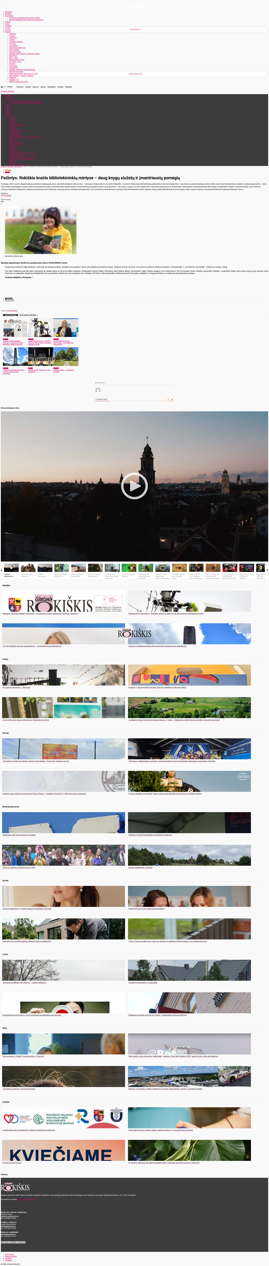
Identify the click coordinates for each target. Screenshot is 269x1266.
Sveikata (8, 26)
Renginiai (12, 34)
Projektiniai (9, 16)
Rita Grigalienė (6, 196)
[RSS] (5, 2)
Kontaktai (8, 1260)
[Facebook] (2, 2)
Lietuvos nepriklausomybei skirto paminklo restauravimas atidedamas (13, 371)
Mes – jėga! (13, 58)
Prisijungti (20, 87)
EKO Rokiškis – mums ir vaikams (21, 76)
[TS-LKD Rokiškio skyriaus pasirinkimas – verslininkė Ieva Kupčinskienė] (65, 336)
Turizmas (12, 44)
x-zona (5, 954)
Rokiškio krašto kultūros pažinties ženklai (24, 54)
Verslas (12, 36)
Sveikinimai (13, 68)
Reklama (43, 87)
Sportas (8, 30)
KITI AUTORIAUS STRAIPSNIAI (27, 315)
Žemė (7, 24)
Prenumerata (51, 87)
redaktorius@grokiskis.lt (26, 1199)
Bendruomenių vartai (16, 60)
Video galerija (14, 50)
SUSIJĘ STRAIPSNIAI (10, 315)
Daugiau (8, 32)
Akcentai (8, 14)
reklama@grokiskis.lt (8, 1234)
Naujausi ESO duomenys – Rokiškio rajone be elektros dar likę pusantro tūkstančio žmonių (39, 342)
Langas (12, 40)
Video (4, 1028)
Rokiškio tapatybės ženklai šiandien (22, 70)
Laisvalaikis (13, 46)
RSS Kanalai (9, 1254)
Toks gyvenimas (15, 52)
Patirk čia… (13, 78)
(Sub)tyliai (13, 38)
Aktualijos (8, 12)
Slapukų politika (11, 1256)
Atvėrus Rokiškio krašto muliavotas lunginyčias (26, 20)
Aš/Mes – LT (14, 80)
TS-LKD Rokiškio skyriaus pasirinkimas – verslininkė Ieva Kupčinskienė (63, 342)
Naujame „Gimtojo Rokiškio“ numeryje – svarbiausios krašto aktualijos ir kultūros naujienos (13, 342)
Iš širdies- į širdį (15, 62)
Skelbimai (60, 87)
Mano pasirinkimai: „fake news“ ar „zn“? (23, 74)
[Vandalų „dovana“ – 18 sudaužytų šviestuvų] (65, 365)
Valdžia (7, 22)
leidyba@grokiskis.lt (8, 1226)
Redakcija (36, 87)
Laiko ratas (13, 66)
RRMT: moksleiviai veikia (18, 82)
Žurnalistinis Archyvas (17, 48)
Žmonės (12, 64)
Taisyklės (8, 1258)
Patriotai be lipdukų (16, 72)
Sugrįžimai (13, 56)
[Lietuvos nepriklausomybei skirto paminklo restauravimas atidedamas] (15, 365)
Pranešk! (28, 87)
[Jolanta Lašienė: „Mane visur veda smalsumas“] (40, 365)
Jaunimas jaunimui (16, 42)
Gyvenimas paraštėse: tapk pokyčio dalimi (24, 18)
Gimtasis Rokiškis (7, 167)
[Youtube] (8, 2)
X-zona (7, 28)
